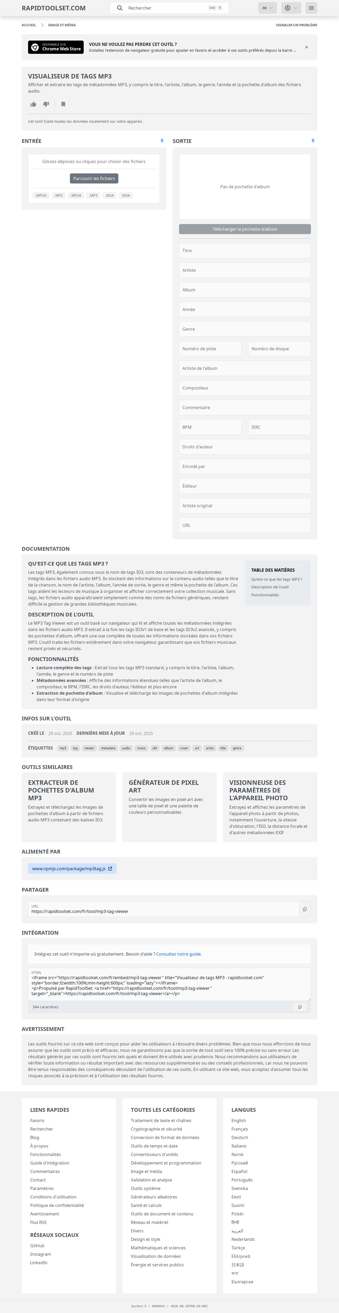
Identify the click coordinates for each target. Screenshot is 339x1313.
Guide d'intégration (49, 1163)
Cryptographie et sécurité (156, 1129)
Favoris (37, 1120)
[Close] (306, 47)
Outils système (145, 1188)
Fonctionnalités (265, 594)
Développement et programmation (166, 1163)
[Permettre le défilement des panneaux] (162, 141)
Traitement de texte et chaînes (161, 1120)
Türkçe (238, 1248)
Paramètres (42, 1188)
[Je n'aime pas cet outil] (46, 104)
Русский (239, 1163)
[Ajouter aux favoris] (63, 104)
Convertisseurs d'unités (154, 1154)
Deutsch (239, 1137)
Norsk (237, 1154)
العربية (237, 1231)
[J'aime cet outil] (33, 104)
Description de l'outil (270, 586)
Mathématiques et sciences (158, 1248)
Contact (38, 1180)
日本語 (237, 1265)
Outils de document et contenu (162, 1214)
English (238, 1120)
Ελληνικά (240, 1256)
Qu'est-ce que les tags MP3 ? (276, 579)
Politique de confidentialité (57, 1205)
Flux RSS (38, 1222)
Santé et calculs (146, 1205)
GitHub (37, 1246)
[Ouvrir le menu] (311, 8)
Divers (137, 1231)
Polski (237, 1214)
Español (239, 1171)
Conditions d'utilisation (53, 1197)
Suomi (237, 1205)
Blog (34, 1137)
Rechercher (41, 1129)
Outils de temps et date (154, 1146)
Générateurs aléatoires (154, 1197)
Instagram (40, 1254)
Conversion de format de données (165, 1137)
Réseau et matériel (149, 1222)
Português (242, 1180)
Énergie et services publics (157, 1265)
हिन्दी (235, 1222)
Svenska (239, 1188)
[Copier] (305, 909)
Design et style (145, 1239)
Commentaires (45, 1171)
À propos (39, 1146)
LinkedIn (38, 1263)
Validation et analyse (151, 1180)
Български (242, 1282)
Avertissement (44, 1214)
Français (239, 1129)
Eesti (236, 1197)
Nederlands (243, 1239)
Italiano (239, 1146)
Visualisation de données (156, 1256)
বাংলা (234, 1273)
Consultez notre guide (178, 954)
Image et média (146, 1171)
